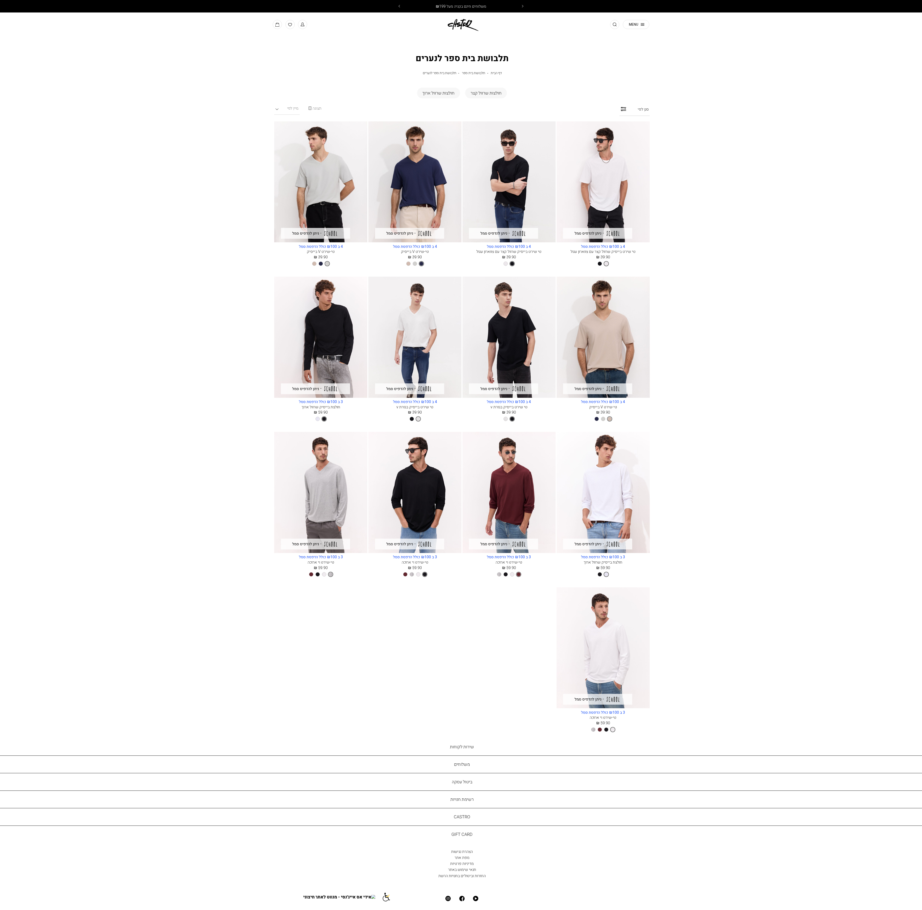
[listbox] (603, 263)
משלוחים (462, 764)
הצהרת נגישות (462, 851)
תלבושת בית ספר (473, 73)
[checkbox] (486, 93)
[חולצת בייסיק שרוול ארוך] (320, 337)
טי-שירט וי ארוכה (509, 562)
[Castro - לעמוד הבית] (461, 24)
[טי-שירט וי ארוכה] (509, 493)
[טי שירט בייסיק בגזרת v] (509, 337)
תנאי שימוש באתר (462, 869)
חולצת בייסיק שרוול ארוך (321, 407)
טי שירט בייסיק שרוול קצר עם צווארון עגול (603, 251)
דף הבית (496, 73)
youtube (476, 898)
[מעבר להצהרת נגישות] (389, 897)
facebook (462, 898)
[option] (606, 264)
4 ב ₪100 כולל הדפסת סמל (603, 246)
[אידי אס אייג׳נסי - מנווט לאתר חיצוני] (342, 897)
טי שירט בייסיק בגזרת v (509, 407)
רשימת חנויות (462, 799)
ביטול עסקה (462, 782)
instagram (448, 898)
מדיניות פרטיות (462, 863)
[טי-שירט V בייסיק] (414, 182)
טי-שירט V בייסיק (415, 251)
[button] (302, 24)
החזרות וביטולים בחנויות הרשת (462, 875)
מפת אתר (462, 857)
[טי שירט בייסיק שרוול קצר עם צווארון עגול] (603, 182)
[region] (315, 108)
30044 (415, 246)
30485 (321, 401)
